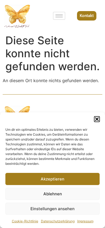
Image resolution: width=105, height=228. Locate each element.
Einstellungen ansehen (52, 208)
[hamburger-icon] (59, 16)
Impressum (85, 221)
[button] (97, 119)
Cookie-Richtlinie (25, 221)
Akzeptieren (52, 179)
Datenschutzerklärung (58, 221)
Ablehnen (52, 193)
